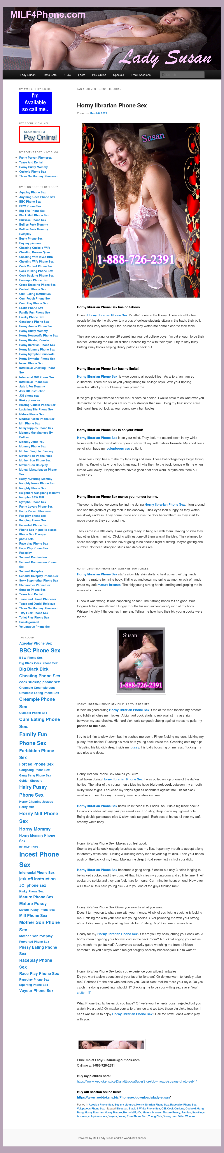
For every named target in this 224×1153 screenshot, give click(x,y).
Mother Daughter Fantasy (36, 451)
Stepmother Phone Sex (35, 585)
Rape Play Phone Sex (33, 548)
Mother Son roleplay (36, 935)
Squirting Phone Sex (33, 985)
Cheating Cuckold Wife (34, 247)
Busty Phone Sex (30, 238)
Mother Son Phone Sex (35, 460)
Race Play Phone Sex (39, 973)
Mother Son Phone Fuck (35, 456)
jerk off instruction (37, 879)
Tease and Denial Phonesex (37, 599)
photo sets (26, 539)
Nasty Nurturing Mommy (35, 479)
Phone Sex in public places (37, 529)
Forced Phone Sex (36, 764)
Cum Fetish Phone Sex (34, 298)
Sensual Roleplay (31, 571)
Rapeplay (25, 552)
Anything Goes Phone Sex (37, 197)
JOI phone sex (29, 395)
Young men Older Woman (179, 1116)
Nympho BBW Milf (31, 497)
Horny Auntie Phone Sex (35, 326)
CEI (163, 1108)
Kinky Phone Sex (31, 891)
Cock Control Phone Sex (35, 266)
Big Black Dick (34, 669)
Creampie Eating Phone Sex (39, 693)
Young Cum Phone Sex (133, 1116)
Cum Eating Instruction (35, 294)
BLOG (67, 75)
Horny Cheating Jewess (36, 801)
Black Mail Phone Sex (34, 215)
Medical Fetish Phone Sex (36, 419)
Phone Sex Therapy (32, 534)
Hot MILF (24, 846)
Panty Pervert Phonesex (35, 157)
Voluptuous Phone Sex (91, 1108)
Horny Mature (113, 1112)
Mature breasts (152, 1112)
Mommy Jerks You (31, 442)
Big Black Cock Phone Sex (38, 663)
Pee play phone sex (32, 515)
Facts (81, 75)
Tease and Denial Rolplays (37, 603)
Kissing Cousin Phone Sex (37, 405)
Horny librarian (94, 1112)
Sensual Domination (33, 557)
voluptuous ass (97, 1116)
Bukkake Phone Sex (32, 220)
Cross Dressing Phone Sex (37, 284)
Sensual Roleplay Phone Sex (38, 576)
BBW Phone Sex (30, 206)
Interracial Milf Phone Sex (36, 377)
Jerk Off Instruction (32, 391)
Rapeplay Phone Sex (34, 979)
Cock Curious (175, 1108)
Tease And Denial (31, 162)
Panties (186, 1112)
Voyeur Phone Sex (36, 990)
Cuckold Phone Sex (32, 171)
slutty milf (84, 992)
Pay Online (99, 75)
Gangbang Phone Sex (34, 321)
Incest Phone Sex (31, 363)
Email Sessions (141, 75)
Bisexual (121, 1108)
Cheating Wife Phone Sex (36, 261)
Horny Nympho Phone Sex (37, 358)
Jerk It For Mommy (32, 386)
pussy (135, 747)
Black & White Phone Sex (144, 1108)
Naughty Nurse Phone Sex (37, 483)
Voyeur (112, 1116)
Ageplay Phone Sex (101, 1104)
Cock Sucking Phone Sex (36, 275)
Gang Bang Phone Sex (35, 775)
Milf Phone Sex (29, 423)
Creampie (26, 687)
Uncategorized (29, 622)
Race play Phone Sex (183, 1104)
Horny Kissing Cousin (34, 340)
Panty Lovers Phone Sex (35, 506)
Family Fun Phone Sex (34, 312)
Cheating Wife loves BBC (36, 257)
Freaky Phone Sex (31, 317)
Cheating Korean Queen (35, 252)
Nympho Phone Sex (32, 502)
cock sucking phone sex (39, 681)
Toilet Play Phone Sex (34, 617)
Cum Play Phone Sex (33, 303)
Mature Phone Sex (31, 414)
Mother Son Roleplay (33, 465)
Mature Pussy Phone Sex (37, 910)
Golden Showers (30, 780)
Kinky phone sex (30, 400)
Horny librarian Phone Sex (112, 105)
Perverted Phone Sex (33, 525)
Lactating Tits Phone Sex (36, 409)
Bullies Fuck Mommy (33, 224)
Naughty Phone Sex (32, 488)
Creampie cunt (44, 687)
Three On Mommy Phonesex (38, 176)
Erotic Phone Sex (31, 308)
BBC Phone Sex (30, 201)
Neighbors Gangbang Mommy (39, 493)
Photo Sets (49, 75)
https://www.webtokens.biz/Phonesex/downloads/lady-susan (123, 1097)
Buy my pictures (124, 1104)
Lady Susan (27, 75)
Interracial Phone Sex (33, 382)
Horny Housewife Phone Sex (38, 335)
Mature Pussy (171, 1112)
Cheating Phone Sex (39, 676)
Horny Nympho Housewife (36, 354)
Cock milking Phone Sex (36, 271)
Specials (118, 75)
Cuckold (191, 1108)
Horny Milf (129, 1112)
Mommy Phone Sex (32, 446)
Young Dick (155, 1116)
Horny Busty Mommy (33, 167)
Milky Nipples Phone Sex (36, 428)
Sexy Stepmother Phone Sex (38, 580)
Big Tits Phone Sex (32, 211)
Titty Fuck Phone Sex (33, 613)
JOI (139, 1112)
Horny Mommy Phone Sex (37, 349)
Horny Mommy (35, 828)
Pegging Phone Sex (32, 520)
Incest (35, 846)
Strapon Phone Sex (32, 589)
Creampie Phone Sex (33, 280)
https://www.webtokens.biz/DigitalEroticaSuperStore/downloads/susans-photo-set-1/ (137, 1081)
